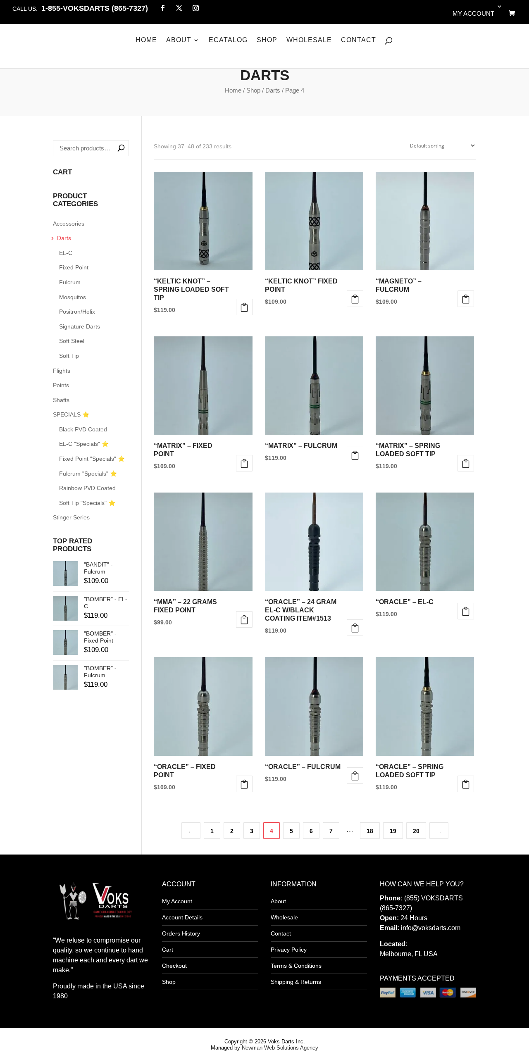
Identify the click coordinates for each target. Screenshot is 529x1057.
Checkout (174, 965)
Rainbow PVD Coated (87, 488)
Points (61, 385)
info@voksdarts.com (430, 927)
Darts (272, 90)
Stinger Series (71, 517)
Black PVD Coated (83, 429)
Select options (244, 307)
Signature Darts (79, 326)
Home (146, 40)
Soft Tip (69, 355)
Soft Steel (71, 341)
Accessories (68, 223)
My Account (177, 901)
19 (393, 831)
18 (370, 831)
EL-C (65, 253)
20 (416, 831)
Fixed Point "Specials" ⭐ (92, 458)
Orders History (181, 933)
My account (473, 13)
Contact (358, 40)
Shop (267, 40)
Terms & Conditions (296, 965)
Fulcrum (70, 282)
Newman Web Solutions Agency (280, 1048)
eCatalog (228, 40)
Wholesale (309, 40)
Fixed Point (73, 267)
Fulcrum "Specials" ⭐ (88, 473)
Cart (167, 949)
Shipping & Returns (296, 981)
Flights (61, 370)
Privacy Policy (289, 949)
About (178, 40)
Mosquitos (72, 297)
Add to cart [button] (244, 619)
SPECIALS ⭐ (71, 414)
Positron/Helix (77, 311)
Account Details (182, 917)
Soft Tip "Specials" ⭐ (87, 503)
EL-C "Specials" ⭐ (84, 443)
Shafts (61, 400)
